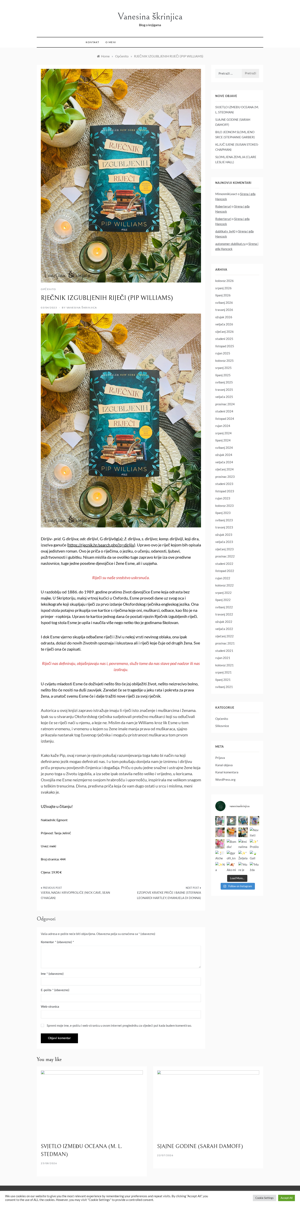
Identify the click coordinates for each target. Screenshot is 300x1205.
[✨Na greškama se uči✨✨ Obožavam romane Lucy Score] (220, 866)
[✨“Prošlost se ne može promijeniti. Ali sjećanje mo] (254, 844)
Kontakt (92, 42)
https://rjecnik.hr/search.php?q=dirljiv (101, 544)
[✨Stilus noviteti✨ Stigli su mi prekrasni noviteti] (220, 844)
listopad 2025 (224, 346)
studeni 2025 (224, 339)
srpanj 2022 (223, 592)
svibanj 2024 (224, 447)
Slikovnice (222, 726)
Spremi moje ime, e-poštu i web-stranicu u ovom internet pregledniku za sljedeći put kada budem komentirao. (119, 1025)
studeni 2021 (224, 650)
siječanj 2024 (224, 469)
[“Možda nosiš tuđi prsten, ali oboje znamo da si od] (254, 866)
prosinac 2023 (225, 476)
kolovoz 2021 (224, 665)
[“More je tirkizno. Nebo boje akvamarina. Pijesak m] (243, 866)
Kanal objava (224, 765)
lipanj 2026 (223, 295)
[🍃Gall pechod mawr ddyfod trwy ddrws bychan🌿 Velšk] (254, 855)
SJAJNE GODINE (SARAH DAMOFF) (200, 1146)
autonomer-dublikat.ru (230, 244)
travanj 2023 (224, 527)
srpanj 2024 (223, 433)
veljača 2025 (224, 397)
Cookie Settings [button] (264, 1197)
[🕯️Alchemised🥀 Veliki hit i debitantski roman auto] (220, 855)
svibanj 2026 (224, 302)
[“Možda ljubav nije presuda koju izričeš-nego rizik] (231, 832)
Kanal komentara (226, 772)
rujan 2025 (222, 353)
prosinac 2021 (225, 643)
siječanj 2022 (224, 636)
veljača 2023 (224, 542)
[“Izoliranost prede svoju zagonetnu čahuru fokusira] (243, 820)
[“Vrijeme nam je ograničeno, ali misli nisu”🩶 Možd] (220, 820)
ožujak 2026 (223, 317)
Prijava (220, 757)
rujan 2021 (222, 658)
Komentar (56, 942)
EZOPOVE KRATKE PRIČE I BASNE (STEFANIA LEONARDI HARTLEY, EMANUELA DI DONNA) (169, 895)
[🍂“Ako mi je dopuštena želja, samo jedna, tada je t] (231, 866)
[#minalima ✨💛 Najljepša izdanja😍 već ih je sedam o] (243, 844)
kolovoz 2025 (224, 360)
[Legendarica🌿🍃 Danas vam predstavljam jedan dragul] (231, 820)
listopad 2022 (224, 571)
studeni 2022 (224, 563)
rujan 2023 (222, 498)
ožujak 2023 (223, 534)
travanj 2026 (224, 310)
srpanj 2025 (223, 368)
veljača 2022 (224, 629)
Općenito (48, 289)
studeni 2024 (224, 411)
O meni (111, 42)
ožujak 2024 (223, 455)
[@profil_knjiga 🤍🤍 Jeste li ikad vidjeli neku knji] (231, 855)
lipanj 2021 (223, 679)
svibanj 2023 (224, 520)
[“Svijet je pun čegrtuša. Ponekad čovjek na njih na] (243, 832)
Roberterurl (223, 206)
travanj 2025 (224, 389)
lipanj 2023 (223, 513)
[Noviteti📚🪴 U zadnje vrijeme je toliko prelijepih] (254, 832)
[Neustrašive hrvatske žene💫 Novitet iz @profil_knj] (254, 820)
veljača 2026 (224, 324)
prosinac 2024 (225, 404)
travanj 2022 (224, 614)
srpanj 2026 (223, 288)
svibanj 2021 (224, 687)
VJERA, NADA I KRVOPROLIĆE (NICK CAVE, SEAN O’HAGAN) (75, 895)
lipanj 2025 (223, 375)
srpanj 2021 (223, 672)
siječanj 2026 (224, 331)
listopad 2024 (224, 418)
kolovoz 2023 (224, 505)
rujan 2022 (222, 578)
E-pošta (55, 990)
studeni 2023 (224, 484)
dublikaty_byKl (225, 231)
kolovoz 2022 (224, 585)
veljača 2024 (224, 462)
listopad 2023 (224, 491)
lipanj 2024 (223, 440)
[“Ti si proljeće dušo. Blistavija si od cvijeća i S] (220, 832)
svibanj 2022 (224, 607)
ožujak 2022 (223, 621)
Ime (52, 973)
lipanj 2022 (223, 600)
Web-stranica (50, 1006)
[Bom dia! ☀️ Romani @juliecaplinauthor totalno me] (231, 844)
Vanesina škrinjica (150, 16)
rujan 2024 (222, 426)
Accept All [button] (286, 1197)
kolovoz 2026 (224, 281)
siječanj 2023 (224, 549)
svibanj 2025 (224, 382)
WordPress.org (225, 779)
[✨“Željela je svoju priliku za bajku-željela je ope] (243, 855)
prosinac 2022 (225, 556)
